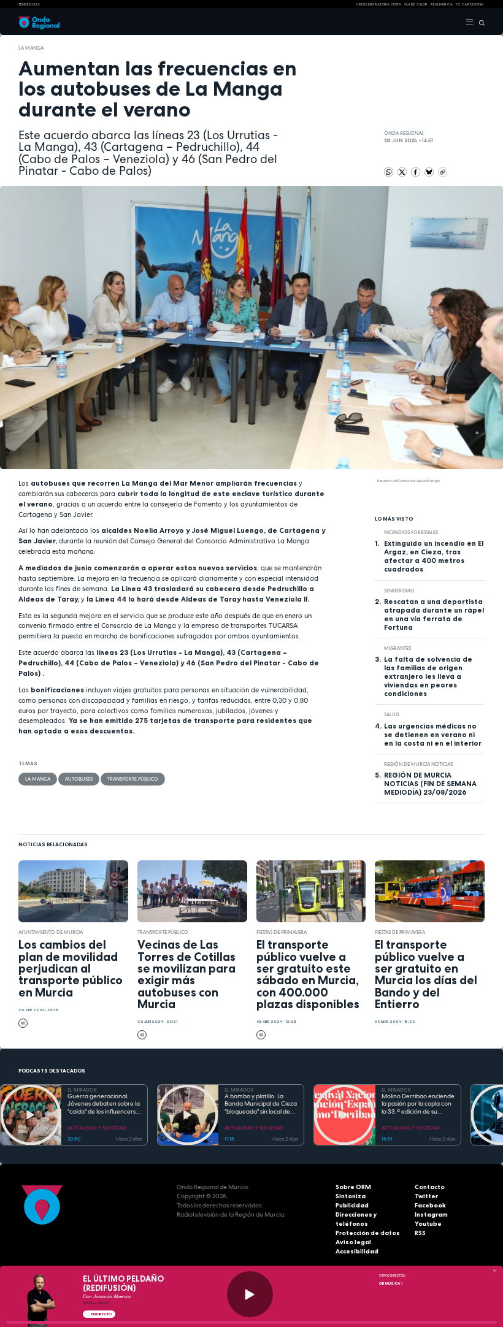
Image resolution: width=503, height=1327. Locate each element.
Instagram (431, 1214)
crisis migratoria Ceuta (378, 4)
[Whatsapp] (388, 172)
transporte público (132, 779)
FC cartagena (469, 4)
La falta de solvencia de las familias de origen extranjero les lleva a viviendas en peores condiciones (428, 676)
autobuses (79, 779)
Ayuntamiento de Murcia (50, 932)
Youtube (428, 1224)
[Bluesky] (429, 172)
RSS (420, 1233)
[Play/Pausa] (250, 1294)
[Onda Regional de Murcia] (39, 22)
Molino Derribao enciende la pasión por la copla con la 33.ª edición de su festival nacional (418, 1104)
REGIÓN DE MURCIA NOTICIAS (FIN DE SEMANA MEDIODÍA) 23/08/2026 (430, 784)
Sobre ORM (353, 1187)
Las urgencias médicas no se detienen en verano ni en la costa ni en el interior (433, 735)
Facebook (430, 1205)
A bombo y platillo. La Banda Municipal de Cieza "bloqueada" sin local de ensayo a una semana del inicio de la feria (261, 1104)
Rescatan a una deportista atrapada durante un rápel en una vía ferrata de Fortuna (434, 614)
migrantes (397, 648)
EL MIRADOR (82, 1090)
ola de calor (416, 4)
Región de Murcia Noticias (418, 764)
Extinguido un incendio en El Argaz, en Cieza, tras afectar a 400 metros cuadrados (433, 556)
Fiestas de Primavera (281, 932)
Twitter (426, 1196)
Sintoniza (351, 1196)
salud (391, 714)
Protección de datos (368, 1233)
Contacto (430, 1187)
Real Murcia (442, 4)
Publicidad (352, 1205)
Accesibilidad (357, 1251)
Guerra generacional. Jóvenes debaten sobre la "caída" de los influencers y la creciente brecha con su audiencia (104, 1104)
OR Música (390, 1283)
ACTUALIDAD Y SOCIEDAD (96, 1128)
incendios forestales (411, 532)
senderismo (399, 590)
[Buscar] (479, 22)
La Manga (31, 48)
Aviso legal (353, 1242)
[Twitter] (402, 172)
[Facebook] (416, 172)
